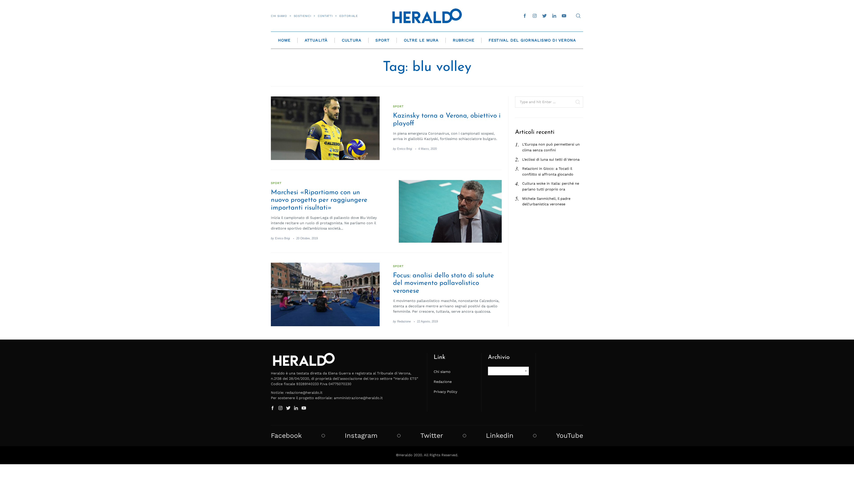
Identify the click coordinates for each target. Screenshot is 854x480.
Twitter (431, 435)
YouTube (569, 435)
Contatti (325, 16)
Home (284, 40)
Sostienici (302, 16)
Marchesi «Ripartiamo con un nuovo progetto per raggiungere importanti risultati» (319, 200)
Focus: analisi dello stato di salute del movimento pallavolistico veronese (443, 283)
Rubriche (464, 40)
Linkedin (500, 435)
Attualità (316, 40)
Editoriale (348, 16)
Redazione (404, 321)
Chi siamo (279, 16)
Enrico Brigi (404, 148)
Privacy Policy (445, 392)
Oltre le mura (421, 40)
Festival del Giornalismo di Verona (532, 40)
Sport (382, 40)
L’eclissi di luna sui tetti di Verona (551, 159)
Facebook (286, 435)
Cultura (352, 40)
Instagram (361, 435)
